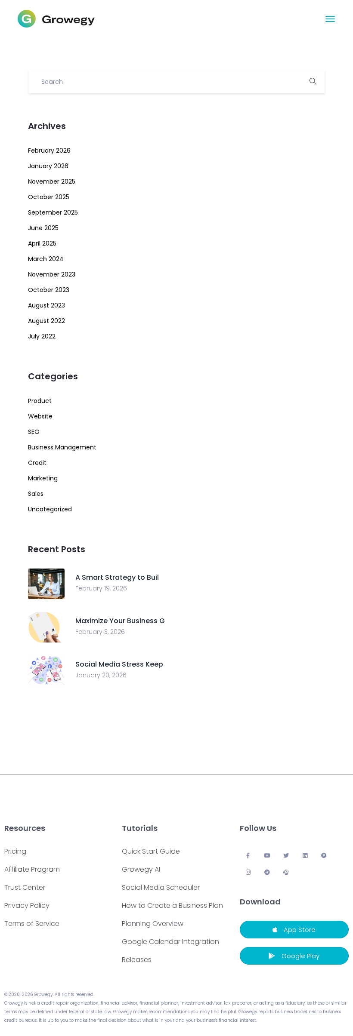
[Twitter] (286, 855)
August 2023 (46, 305)
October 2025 (48, 197)
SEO (34, 431)
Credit (37, 462)
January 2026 (48, 166)
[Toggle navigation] (330, 19)
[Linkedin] (305, 855)
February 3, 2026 (100, 631)
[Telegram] (267, 872)
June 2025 (43, 228)
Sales (35, 493)
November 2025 (51, 181)
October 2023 (48, 290)
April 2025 (42, 243)
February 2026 (49, 150)
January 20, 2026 (101, 675)
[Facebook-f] (248, 855)
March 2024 (46, 259)
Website (40, 416)
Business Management (62, 447)
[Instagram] (248, 872)
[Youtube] (267, 855)
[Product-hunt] (324, 855)
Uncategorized (50, 509)
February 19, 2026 (101, 588)
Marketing (43, 478)
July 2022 (42, 336)
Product (40, 401)
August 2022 (46, 321)
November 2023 (51, 274)
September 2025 (53, 212)
